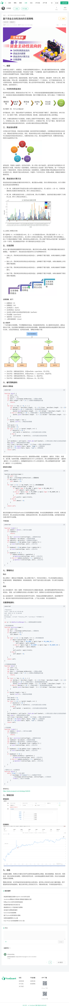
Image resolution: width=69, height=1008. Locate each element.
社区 (31, 3)
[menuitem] (9, 3)
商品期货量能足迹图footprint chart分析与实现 (17, 896)
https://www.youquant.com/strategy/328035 (16, 791)
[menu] (28, 3)
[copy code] (64, 390)
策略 (15, 3)
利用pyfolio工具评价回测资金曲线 (13, 902)
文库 (26, 3)
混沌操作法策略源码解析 (11, 910)
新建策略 (32, 983)
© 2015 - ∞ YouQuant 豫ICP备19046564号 (34, 1005)
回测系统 (21, 981)
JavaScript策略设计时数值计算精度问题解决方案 (17, 899)
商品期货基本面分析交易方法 (12, 904)
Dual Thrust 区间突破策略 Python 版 (14, 920)
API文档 (37, 3)
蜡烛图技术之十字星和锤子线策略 (13, 907)
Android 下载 (45, 998)
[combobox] (60, 962)
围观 (20, 3)
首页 (9, 3)
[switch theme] (51, 2)
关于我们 (21, 986)
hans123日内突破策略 (10, 912)
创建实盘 (32, 981)
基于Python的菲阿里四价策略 (12, 915)
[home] (2, 3)
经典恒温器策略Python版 (11, 918)
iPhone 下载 (45, 988)
